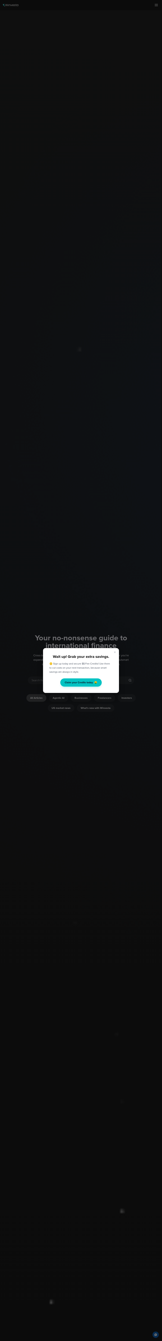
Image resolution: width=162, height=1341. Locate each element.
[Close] (115, 652)
